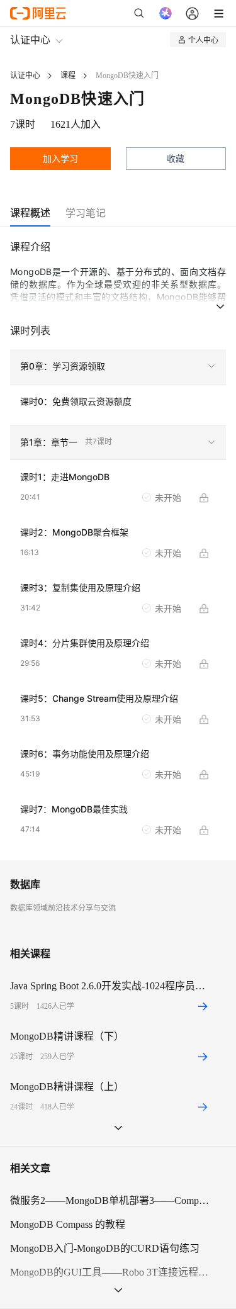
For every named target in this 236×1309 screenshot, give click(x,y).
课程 (68, 75)
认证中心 (30, 39)
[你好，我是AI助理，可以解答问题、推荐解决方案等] (165, 13)
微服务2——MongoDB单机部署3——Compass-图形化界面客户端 (110, 1200)
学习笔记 (85, 212)
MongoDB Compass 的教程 (67, 1224)
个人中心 (203, 39)
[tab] (30, 213)
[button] (118, 367)
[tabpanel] (118, 549)
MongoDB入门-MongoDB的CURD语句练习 (104, 1248)
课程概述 (30, 212)
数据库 (25, 884)
